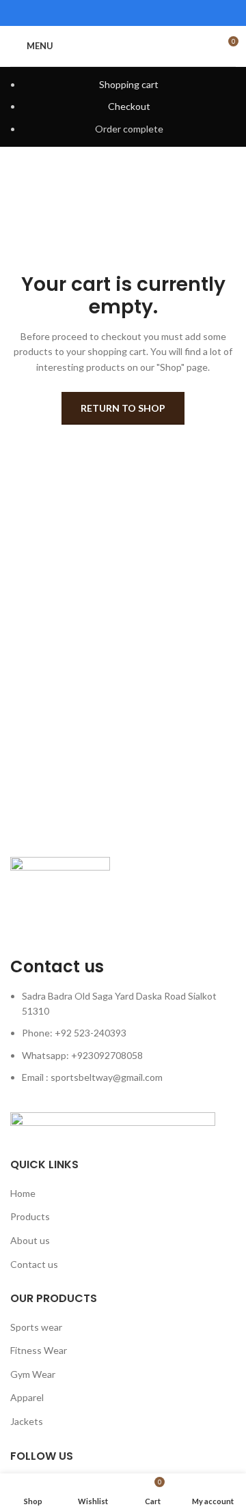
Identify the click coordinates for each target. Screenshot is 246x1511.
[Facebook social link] (87, 13)
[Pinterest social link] (123, 13)
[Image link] (60, 889)
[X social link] (105, 13)
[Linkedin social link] (141, 13)
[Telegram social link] (158, 13)
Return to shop (123, 408)
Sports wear (36, 1327)
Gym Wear (32, 1374)
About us (30, 1240)
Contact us (34, 1264)
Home (23, 1193)
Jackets (26, 1421)
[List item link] (123, 1044)
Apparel (27, 1397)
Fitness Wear (38, 1350)
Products (30, 1216)
